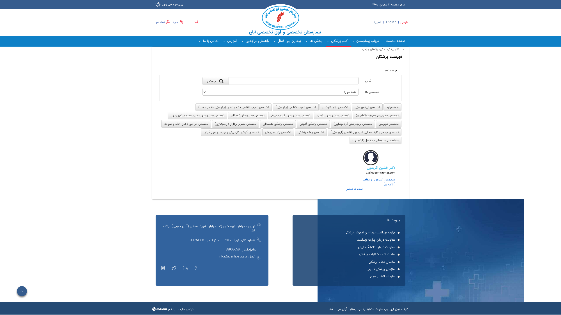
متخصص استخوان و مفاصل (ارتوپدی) (378, 182)
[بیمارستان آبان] (280, 18)
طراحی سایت (186, 309)
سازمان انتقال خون (382, 276)
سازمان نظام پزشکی (382, 261)
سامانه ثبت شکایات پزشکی (377, 254)
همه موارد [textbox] (350, 91)
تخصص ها (372, 91)
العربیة (377, 22)
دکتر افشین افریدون (381, 168)
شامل (368, 80)
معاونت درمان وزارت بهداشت (376, 239)
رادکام (171, 309)
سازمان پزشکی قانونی (380, 269)
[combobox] (280, 92)
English (391, 22)
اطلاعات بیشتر (355, 189)
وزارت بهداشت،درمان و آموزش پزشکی (370, 232)
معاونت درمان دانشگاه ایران (376, 247)
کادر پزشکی (393, 49)
